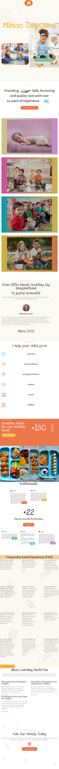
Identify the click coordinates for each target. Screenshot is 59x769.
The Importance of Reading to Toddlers (13, 683)
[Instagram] (29, 744)
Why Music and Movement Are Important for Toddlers (44, 683)
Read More (4, 695)
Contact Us (7, 666)
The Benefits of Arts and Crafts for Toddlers (14, 698)
